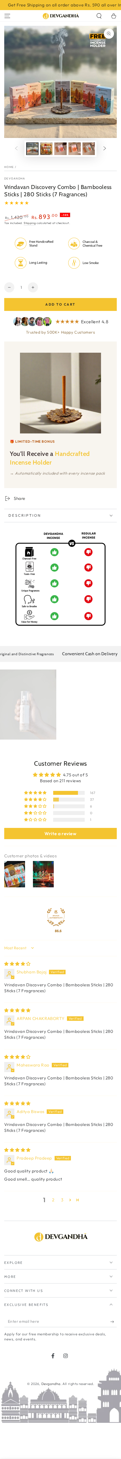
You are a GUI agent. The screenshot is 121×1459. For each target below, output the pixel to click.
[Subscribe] (113, 1321)
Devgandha (14, 178)
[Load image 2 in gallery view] (46, 148)
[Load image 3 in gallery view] (60, 148)
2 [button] (53, 1199)
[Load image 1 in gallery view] (32, 148)
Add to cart (60, 304)
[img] (17, 963)
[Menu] (7, 16)
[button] (99, 16)
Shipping (30, 223)
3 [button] (62, 1199)
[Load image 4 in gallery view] (74, 148)
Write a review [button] (60, 833)
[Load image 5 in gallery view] (88, 148)
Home (9, 167)
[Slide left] (16, 148)
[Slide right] (104, 148)
